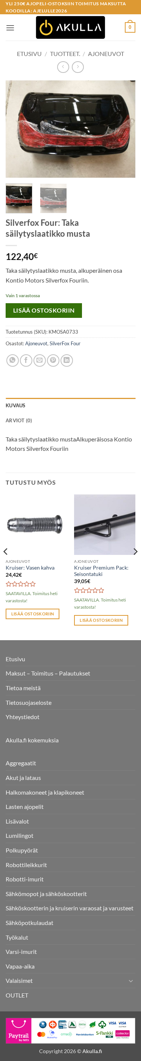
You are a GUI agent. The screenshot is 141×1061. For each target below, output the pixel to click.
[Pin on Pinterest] (53, 360)
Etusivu (29, 53)
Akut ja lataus (23, 777)
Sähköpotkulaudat (29, 922)
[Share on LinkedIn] (67, 360)
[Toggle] (130, 980)
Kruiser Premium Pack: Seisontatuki (101, 571)
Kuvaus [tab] (16, 405)
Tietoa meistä (23, 687)
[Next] (123, 129)
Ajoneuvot (106, 53)
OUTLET (17, 995)
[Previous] (17, 129)
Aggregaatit (21, 762)
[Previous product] (77, 67)
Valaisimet (19, 980)
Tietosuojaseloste (29, 702)
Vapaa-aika (20, 966)
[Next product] (63, 67)
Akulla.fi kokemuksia (32, 740)
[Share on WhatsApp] (12, 360)
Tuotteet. (65, 53)
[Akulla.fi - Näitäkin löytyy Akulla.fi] (70, 27)
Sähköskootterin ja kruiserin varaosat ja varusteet (69, 907)
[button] (10, 27)
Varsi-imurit (21, 951)
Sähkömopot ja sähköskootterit (46, 893)
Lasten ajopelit (25, 806)
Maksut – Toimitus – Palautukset (48, 673)
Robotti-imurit (25, 879)
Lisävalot (17, 821)
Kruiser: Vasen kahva (30, 568)
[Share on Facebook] (26, 360)
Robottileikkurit (26, 864)
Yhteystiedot (22, 716)
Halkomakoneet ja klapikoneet (45, 792)
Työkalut (17, 937)
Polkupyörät (22, 850)
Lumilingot (19, 835)
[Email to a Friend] (39, 360)
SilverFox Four (65, 343)
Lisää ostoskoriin (44, 310)
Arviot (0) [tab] (19, 420)
